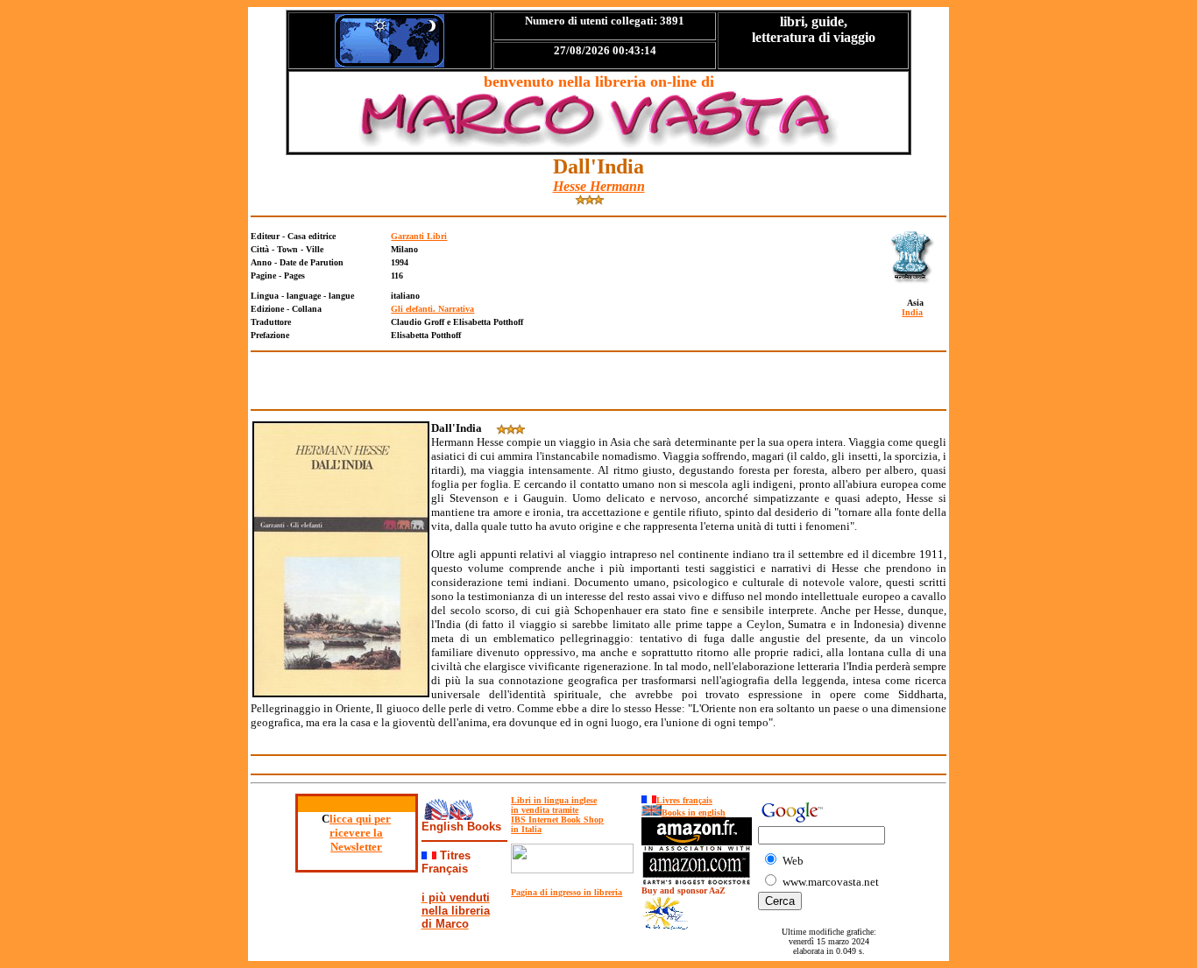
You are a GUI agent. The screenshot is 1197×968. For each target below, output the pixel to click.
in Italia (526, 829)
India (912, 312)
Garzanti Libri (419, 236)
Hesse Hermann (599, 186)
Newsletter (356, 846)
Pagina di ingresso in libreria (566, 892)
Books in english (694, 812)
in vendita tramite (544, 810)
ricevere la (356, 832)
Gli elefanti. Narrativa (432, 309)
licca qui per (360, 818)
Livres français (684, 800)
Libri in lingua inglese (554, 800)
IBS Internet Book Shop (557, 819)
